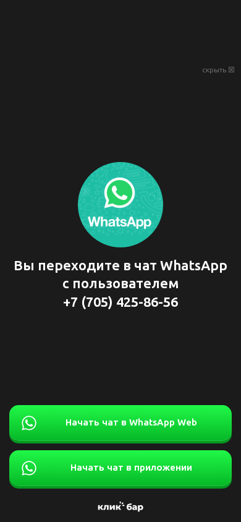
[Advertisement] (120, 31)
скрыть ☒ (218, 70)
